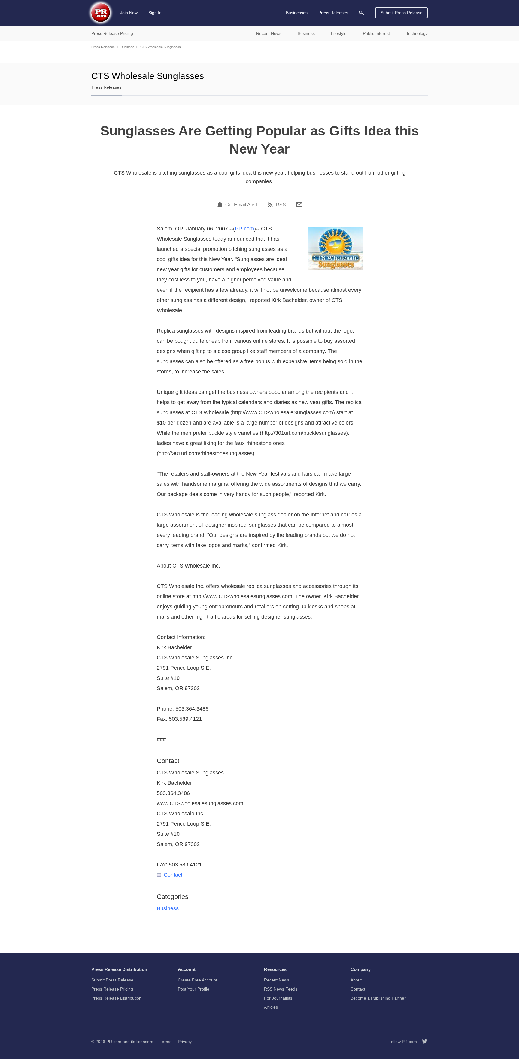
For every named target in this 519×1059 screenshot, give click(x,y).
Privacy (185, 1041)
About (356, 980)
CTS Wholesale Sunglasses (160, 47)
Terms (165, 1041)
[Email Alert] (220, 204)
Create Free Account (197, 980)
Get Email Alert (241, 204)
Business (127, 47)
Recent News (276, 980)
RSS (281, 204)
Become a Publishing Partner (378, 998)
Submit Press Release (402, 12)
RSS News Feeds (280, 989)
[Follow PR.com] (422, 1041)
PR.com (244, 229)
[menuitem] (361, 12)
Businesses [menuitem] (297, 12)
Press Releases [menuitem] (333, 12)
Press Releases (103, 47)
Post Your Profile (193, 989)
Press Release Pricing (112, 989)
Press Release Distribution (116, 998)
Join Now (129, 12)
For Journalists (278, 998)
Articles (271, 1007)
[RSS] (271, 204)
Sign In (155, 12)
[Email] (299, 204)
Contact (173, 875)
